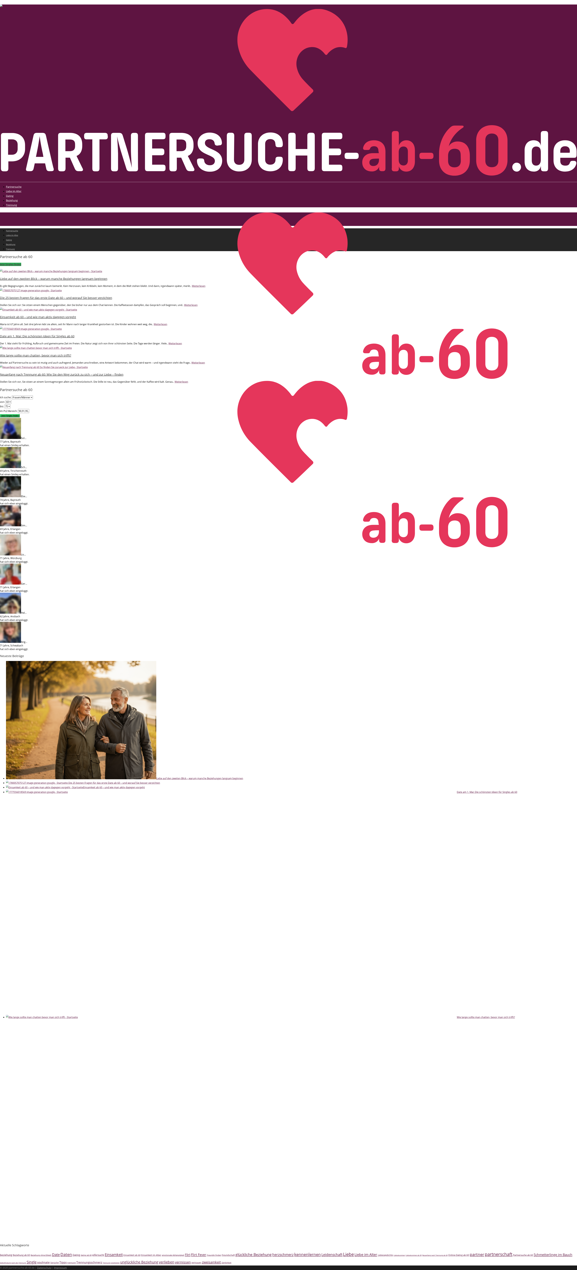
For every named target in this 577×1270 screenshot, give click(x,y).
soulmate (43, 1262)
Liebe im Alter (13, 191)
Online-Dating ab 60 (458, 1254)
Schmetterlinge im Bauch (553, 1254)
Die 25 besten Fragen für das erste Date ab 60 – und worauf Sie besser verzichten (56, 298)
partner (477, 1254)
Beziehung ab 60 (21, 1254)
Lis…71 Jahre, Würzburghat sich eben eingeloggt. (14, 558)
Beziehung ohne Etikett (41, 1255)
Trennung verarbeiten (111, 1263)
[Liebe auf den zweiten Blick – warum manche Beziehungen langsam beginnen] (51, 271)
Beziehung (12, 200)
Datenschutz (44, 1267)
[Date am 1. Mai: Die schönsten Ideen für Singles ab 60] (31, 329)
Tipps (63, 1262)
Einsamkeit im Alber (151, 1255)
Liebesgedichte (385, 1255)
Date (56, 1254)
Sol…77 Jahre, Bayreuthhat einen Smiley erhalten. (14, 441)
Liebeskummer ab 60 (414, 1255)
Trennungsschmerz (89, 1262)
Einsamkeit (114, 1254)
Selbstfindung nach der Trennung (13, 1263)
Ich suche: (6, 397)
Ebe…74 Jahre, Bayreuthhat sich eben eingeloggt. (14, 500)
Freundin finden (214, 1255)
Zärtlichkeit (226, 1262)
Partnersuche (13, 186)
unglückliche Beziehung (139, 1262)
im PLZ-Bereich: (9, 411)
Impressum (60, 1267)
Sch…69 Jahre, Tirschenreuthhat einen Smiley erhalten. (14, 471)
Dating (10, 196)
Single (32, 1261)
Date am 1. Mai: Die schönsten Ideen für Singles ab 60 (37, 336)
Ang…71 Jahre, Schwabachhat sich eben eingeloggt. (14, 645)
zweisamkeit (211, 1262)
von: (2, 402)
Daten (66, 1254)
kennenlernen (307, 1254)
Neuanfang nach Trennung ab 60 (435, 1255)
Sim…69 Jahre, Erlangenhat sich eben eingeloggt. (14, 529)
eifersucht (98, 1255)
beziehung (6, 1255)
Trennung (11, 205)
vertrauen (196, 1262)
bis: (2, 406)
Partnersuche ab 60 (523, 1254)
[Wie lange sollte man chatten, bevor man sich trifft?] (36, 348)
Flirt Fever (198, 1254)
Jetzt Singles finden (10, 264)
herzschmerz (283, 1254)
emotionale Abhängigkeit (173, 1255)
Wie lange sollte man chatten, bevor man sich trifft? (35, 355)
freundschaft (228, 1255)
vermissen (183, 1262)
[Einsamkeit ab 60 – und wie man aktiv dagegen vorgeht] (38, 309)
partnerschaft (498, 1254)
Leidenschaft (331, 1254)
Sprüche (54, 1262)
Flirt (187, 1255)
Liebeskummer (399, 1255)
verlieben (166, 1261)
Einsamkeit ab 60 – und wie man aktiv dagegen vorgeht (38, 317)
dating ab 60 (86, 1255)
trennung (71, 1262)
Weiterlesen (198, 286)
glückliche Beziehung (253, 1254)
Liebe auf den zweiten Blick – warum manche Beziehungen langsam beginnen (53, 279)
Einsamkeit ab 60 (131, 1255)
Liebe (348, 1254)
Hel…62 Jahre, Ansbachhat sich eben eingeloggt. (14, 616)
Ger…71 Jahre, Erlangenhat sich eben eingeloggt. (14, 587)
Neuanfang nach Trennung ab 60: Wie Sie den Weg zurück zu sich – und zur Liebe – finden (61, 374)
